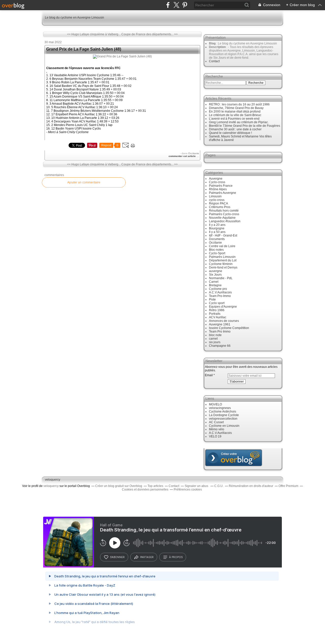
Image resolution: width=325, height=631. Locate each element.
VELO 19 (215, 436)
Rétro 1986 (216, 310)
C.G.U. (218, 486)
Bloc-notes (216, 249)
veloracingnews (220, 408)
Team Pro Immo (220, 331)
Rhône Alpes (218, 189)
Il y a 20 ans (217, 225)
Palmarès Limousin (222, 257)
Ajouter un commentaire (83, 182)
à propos (176, 557)
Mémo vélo (216, 429)
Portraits (214, 314)
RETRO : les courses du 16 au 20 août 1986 (239, 104)
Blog (212, 43)
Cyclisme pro (218, 289)
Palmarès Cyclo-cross (224, 214)
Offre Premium (288, 486)
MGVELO (215, 404)
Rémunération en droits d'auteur (251, 486)
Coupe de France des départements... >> (149, 34)
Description (217, 47)
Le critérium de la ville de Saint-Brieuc (235, 115)
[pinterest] (185, 5)
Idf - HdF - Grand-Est (223, 235)
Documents (217, 239)
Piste (212, 299)
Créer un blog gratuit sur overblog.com (233, 457)
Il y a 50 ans (217, 232)
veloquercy (52, 479)
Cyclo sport (216, 303)
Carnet (213, 281)
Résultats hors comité (224, 210)
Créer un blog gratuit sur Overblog (118, 486)
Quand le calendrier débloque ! (230, 133)
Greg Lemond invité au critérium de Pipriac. (239, 122)
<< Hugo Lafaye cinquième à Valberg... (94, 34)
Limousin (215, 196)
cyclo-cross (216, 200)
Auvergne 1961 (219, 324)
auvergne (215, 271)
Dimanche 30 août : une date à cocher (235, 129)
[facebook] (168, 5)
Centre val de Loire (222, 246)
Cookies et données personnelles (145, 489)
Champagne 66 (220, 346)
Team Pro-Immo (220, 296)
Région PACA (218, 203)
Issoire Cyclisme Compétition (229, 328)
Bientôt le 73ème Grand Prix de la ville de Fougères (244, 126)
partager (147, 557)
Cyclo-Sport (217, 253)
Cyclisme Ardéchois (222, 411)
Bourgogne (216, 228)
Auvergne (215, 178)
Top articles (155, 486)
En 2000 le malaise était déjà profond (235, 111)
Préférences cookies (188, 489)
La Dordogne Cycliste (224, 415)
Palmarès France (221, 185)
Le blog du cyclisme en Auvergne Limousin (74, 17)
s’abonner (117, 557)
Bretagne (215, 285)
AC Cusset (216, 422)
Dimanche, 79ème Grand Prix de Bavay (236, 108)
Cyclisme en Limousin (224, 426)
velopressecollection (223, 418)
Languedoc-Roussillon (224, 221)
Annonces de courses (224, 321)
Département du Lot (222, 260)
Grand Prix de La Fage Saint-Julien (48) (83, 49)
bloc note (215, 335)
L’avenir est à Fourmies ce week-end (234, 118)
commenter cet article (183, 156)
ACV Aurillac (217, 317)
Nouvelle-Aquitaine (222, 217)
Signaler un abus (197, 486)
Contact (214, 61)
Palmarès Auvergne (222, 193)
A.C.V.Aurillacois (220, 292)
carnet (213, 338)
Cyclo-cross (217, 182)
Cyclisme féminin (221, 264)
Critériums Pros (219, 207)
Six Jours (215, 274)
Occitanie (193, 153)
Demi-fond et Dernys (223, 267)
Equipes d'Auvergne (223, 306)
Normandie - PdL (221, 278)
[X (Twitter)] (176, 5)
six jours (214, 342)
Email (209, 375)
